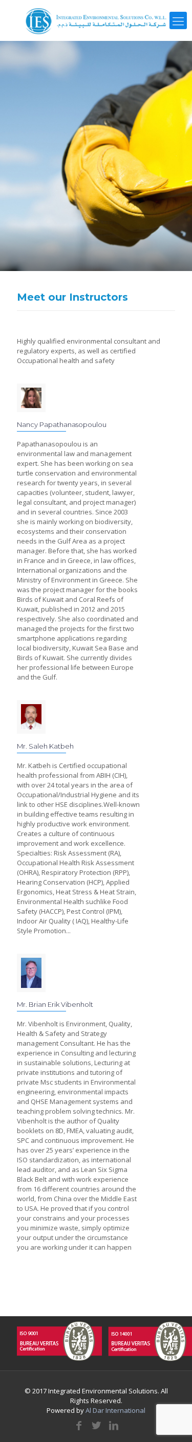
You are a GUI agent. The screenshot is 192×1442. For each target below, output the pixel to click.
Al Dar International (115, 1410)
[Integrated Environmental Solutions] (96, 20)
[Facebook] (79, 1425)
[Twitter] (96, 1425)
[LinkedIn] (113, 1425)
